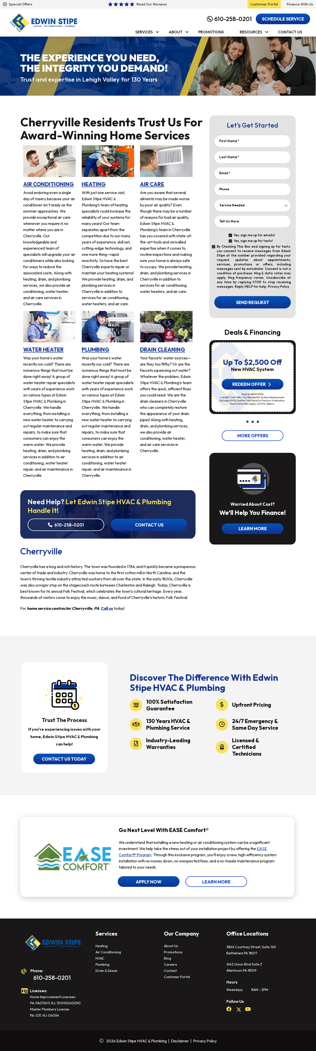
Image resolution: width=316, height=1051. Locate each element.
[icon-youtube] (248, 1009)
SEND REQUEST (252, 302)
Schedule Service (283, 19)
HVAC (100, 958)
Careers (170, 964)
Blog (167, 958)
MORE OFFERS (252, 435)
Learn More (252, 528)
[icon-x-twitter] (238, 1009)
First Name (229, 141)
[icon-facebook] (229, 1009)
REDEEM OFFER (249, 384)
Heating (102, 946)
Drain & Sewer (107, 970)
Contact (170, 970)
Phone (224, 189)
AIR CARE (152, 184)
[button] (247, 421)
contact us (149, 525)
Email (224, 173)
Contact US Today (64, 759)
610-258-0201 (233, 18)
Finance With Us (300, 4)
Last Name (229, 157)
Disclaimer (180, 1040)
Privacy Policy (278, 286)
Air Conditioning (108, 952)
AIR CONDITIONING (48, 184)
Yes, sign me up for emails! (254, 235)
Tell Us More (229, 221)
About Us (171, 946)
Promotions (173, 952)
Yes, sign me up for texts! (253, 241)
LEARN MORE (216, 882)
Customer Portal (177, 977)
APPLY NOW (148, 882)
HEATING (94, 184)
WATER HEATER (43, 349)
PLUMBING (95, 349)
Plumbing (102, 964)
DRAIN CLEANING (162, 349)
